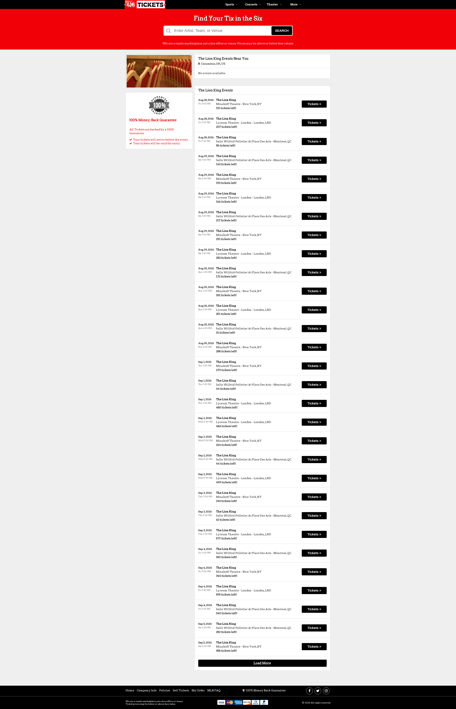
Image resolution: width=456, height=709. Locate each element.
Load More (262, 663)
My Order (198, 690)
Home (130, 690)
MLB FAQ (214, 690)
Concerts (251, 4)
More (294, 4)
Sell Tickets (181, 690)
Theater (272, 4)
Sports (230, 4)
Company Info (147, 690)
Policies (164, 690)
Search (282, 30)
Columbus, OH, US (212, 63)
